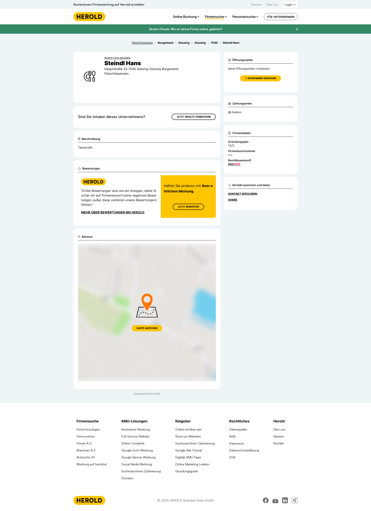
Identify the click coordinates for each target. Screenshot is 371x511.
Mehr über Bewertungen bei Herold (113, 212)
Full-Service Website (135, 436)
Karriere (256, 4)
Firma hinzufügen (88, 429)
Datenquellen (238, 429)
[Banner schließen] (296, 29)
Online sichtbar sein (188, 429)
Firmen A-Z (84, 443)
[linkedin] (285, 500)
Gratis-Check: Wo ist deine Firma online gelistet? (185, 29)
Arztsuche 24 (86, 457)
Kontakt (278, 443)
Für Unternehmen (280, 16)
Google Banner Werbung (138, 457)
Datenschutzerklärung (244, 450)
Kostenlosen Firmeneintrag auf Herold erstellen (108, 4)
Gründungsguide (186, 471)
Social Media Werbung (136, 464)
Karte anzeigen (147, 328)
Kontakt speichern (242, 193)
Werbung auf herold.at (92, 464)
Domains (127, 478)
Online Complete (133, 443)
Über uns (272, 4)
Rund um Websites (188, 436)
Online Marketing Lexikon (192, 464)
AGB (232, 436)
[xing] (295, 500)
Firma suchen (86, 436)
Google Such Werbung (137, 450)
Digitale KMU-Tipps (188, 457)
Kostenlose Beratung (135, 429)
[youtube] (275, 500)
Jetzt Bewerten (188, 206)
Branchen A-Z (86, 450)
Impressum (236, 443)
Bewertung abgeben (117, 57)
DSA (232, 457)
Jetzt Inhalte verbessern (194, 116)
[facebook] (266, 500)
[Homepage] (89, 16)
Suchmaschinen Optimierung (141, 471)
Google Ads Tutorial (188, 450)
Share (232, 199)
